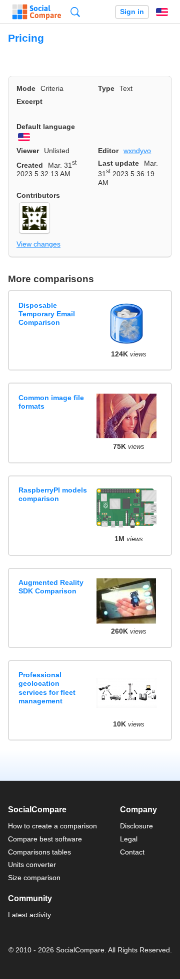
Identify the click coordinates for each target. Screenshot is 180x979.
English (162, 12)
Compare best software (45, 839)
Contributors (38, 195)
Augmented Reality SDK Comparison (51, 586)
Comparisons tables (39, 852)
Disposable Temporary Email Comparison (46, 314)
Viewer (27, 151)
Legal (129, 839)
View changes (38, 244)
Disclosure (136, 826)
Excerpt (29, 101)
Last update (118, 163)
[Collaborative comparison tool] (37, 12)
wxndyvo (137, 151)
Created (29, 165)
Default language (45, 127)
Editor (108, 151)
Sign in (132, 12)
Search (75, 12)
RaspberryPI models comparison (52, 494)
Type (106, 88)
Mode (26, 88)
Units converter (32, 865)
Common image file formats (51, 402)
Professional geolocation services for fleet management (47, 688)
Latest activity (29, 915)
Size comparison (34, 878)
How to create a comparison (52, 826)
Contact (132, 852)
